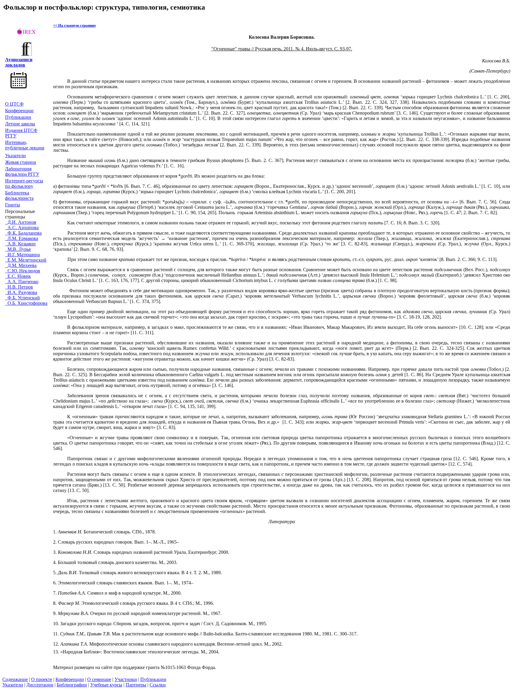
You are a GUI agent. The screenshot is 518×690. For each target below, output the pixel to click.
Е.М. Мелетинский (25, 259)
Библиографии (72, 684)
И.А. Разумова (21, 292)
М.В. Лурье (18, 249)
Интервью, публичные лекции (24, 145)
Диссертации (39, 684)
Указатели (15, 155)
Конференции (19, 110)
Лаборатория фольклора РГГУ (22, 171)
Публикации (18, 117)
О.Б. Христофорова (26, 303)
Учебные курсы (106, 684)
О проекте (41, 679)
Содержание (15, 679)
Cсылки (158, 684)
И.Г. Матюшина (22, 254)
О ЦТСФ (14, 103)
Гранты (12, 204)
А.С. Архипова (22, 227)
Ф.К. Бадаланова (23, 233)
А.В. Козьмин (20, 243)
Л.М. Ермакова (21, 238)
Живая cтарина (20, 162)
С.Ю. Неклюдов (22, 270)
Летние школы (20, 123)
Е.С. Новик (18, 276)
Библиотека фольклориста (19, 195)
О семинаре (99, 679)
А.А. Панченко (21, 281)
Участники (126, 679)
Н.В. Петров (19, 287)
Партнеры (136, 684)
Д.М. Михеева (21, 265)
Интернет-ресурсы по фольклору (24, 183)
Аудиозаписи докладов (18, 62)
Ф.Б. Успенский (22, 297)
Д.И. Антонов (20, 222)
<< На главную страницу (74, 25)
